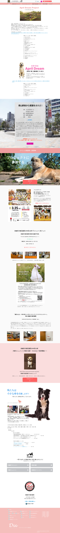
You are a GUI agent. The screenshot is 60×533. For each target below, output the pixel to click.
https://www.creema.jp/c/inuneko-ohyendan (29, 371)
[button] (41, 1)
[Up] (26, 504)
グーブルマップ (30, 239)
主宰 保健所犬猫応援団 (28, 115)
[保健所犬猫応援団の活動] (8, 509)
